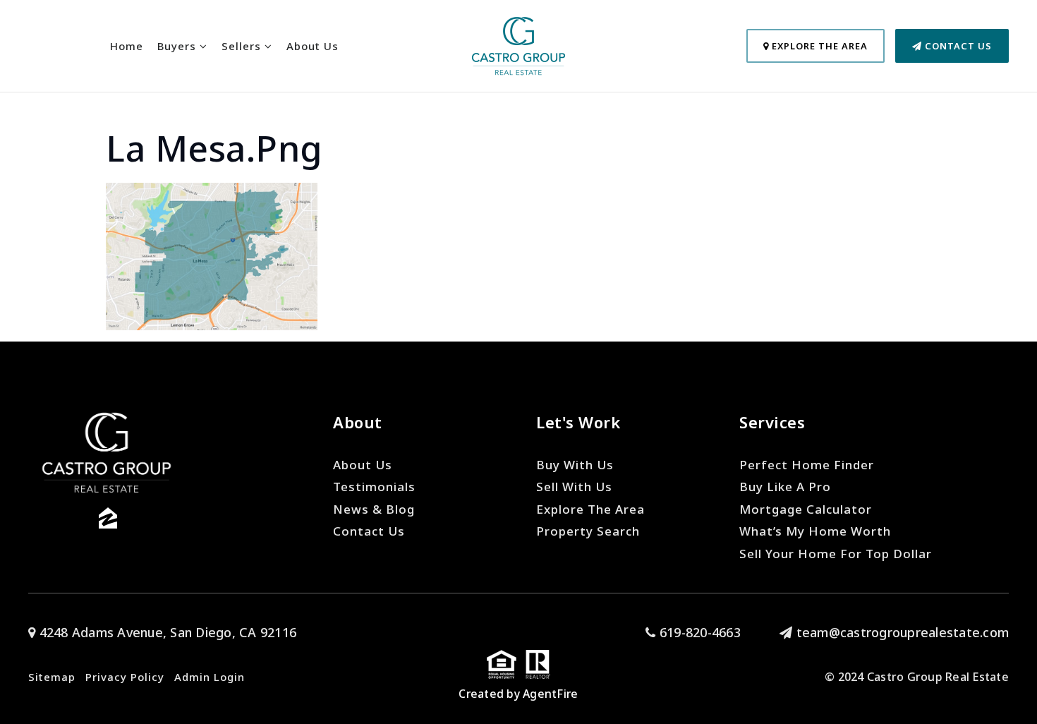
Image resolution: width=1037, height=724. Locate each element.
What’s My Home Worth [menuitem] (815, 531)
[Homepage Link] (518, 44)
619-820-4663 (698, 632)
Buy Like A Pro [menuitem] (785, 486)
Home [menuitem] (126, 46)
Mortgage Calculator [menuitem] (805, 509)
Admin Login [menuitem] (209, 677)
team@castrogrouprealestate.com (902, 632)
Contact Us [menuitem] (369, 531)
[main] (518, 165)
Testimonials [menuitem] (374, 486)
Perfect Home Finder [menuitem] (806, 465)
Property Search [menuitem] (588, 531)
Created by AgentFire (518, 693)
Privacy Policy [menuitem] (124, 677)
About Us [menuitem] (312, 46)
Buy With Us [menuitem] (575, 465)
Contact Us (957, 46)
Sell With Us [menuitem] (574, 486)
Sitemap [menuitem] (51, 677)
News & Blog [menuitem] (374, 509)
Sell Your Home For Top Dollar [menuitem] (835, 553)
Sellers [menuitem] (243, 46)
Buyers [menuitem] (178, 46)
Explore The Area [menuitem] (590, 509)
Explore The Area (818, 46)
